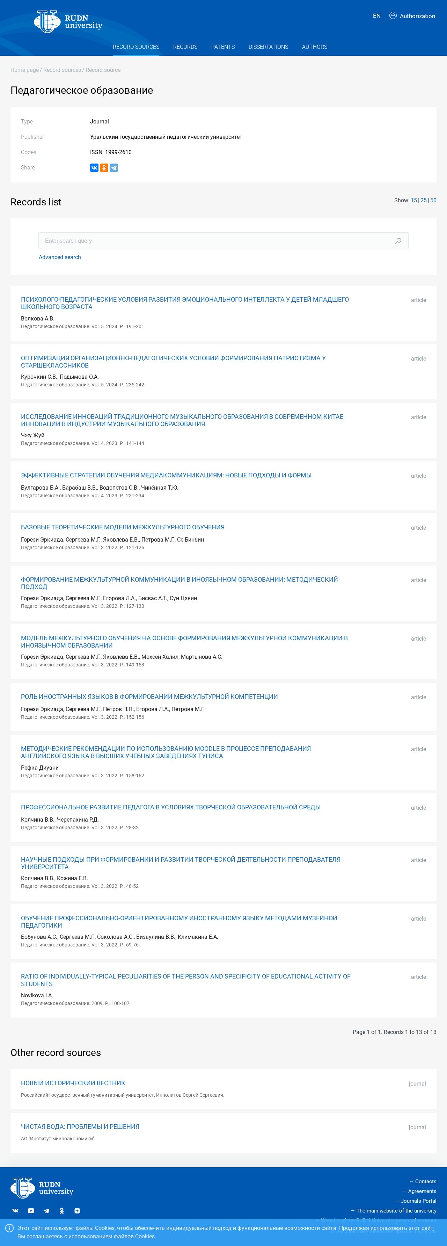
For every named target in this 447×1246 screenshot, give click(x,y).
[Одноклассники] (104, 168)
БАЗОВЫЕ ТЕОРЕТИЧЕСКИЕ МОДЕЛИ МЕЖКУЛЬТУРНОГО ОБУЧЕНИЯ (123, 527)
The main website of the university (397, 1211)
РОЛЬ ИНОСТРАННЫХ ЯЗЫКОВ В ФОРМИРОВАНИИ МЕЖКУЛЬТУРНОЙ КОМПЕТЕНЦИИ (149, 696)
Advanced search (60, 257)
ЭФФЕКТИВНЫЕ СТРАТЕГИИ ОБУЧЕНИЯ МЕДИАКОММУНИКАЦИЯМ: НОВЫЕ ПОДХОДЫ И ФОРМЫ (166, 475)
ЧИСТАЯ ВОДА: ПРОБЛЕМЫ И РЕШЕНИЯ (80, 1126)
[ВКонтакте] (94, 168)
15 (414, 200)
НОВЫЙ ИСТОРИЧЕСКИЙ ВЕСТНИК (73, 1083)
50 (433, 200)
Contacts (426, 1181)
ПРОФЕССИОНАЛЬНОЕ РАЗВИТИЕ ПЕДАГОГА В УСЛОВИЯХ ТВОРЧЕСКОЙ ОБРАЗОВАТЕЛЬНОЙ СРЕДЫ (171, 807)
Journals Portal (419, 1201)
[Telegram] (114, 168)
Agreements (422, 1191)
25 (423, 200)
